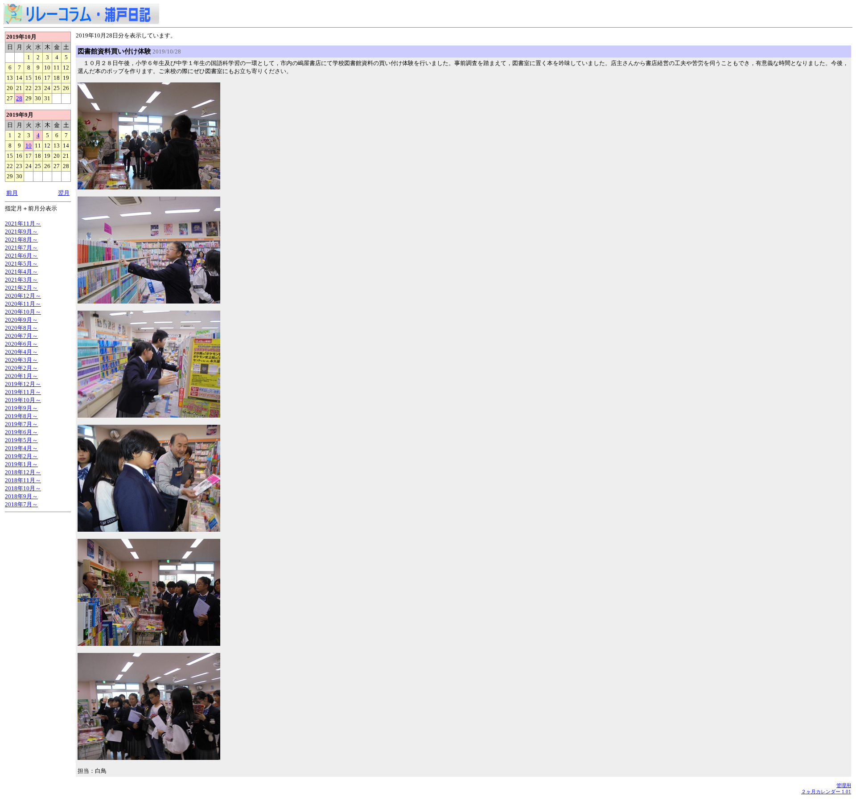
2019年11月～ (23, 392)
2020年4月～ (21, 352)
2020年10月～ (23, 311)
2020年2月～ (21, 368)
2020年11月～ (23, 303)
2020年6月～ (21, 344)
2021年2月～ (21, 287)
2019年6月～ (21, 432)
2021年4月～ (21, 271)
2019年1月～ (21, 464)
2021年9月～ (21, 231)
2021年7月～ (21, 247)
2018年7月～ (21, 504)
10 (28, 145)
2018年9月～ (21, 496)
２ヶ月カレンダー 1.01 (826, 791)
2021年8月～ (21, 239)
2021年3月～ (21, 279)
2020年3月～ (21, 360)
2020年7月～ (21, 335)
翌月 (64, 192)
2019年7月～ (21, 424)
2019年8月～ (21, 416)
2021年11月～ (23, 223)
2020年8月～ (21, 327)
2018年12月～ (23, 472)
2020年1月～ (21, 376)
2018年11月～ (23, 480)
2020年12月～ (23, 295)
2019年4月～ (21, 448)
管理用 (843, 785)
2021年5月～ (21, 263)
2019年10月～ (23, 400)
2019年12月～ (23, 384)
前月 (12, 192)
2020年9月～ (21, 319)
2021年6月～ (21, 255)
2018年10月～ (23, 488)
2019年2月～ (21, 456)
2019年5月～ (21, 440)
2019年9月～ (21, 408)
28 (19, 98)
